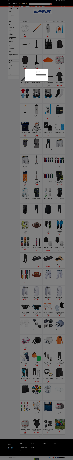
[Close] (47, 69)
